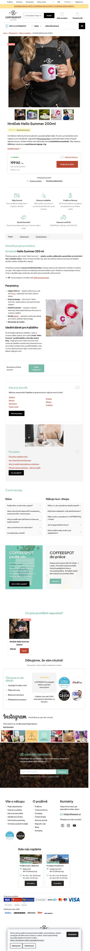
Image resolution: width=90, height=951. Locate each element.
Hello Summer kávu (41, 278)
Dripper (49, 399)
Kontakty (38, 830)
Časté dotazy (41, 237)
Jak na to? (55, 581)
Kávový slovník (41, 820)
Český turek (13, 407)
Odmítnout (29, 946)
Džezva (48, 402)
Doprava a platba (15, 810)
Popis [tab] (10, 237)
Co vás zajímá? (16, 473)
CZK (58, 2)
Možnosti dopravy (71, 157)
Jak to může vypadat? (19, 584)
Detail (24, 651)
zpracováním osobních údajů (48, 776)
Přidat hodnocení (36, 368)
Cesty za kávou (41, 810)
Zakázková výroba (15, 817)
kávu (14, 293)
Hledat (49, 15)
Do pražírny (31, 883)
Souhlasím (72, 934)
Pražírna (10, 2)
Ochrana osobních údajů (18, 824)
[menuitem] (15, 26)
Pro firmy (19, 2)
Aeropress (13, 404)
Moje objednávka (15, 806)
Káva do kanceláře (15, 813)
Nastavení (16, 946)
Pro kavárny (30, 2)
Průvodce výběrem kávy (54, 181)
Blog (37, 827)
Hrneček (10, 251)
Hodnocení (24, 237)
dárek (16, 316)
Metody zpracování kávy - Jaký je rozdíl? (24, 468)
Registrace (79, 2)
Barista (11, 400)
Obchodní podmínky (16, 820)
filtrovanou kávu (43, 138)
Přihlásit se (62, 772)
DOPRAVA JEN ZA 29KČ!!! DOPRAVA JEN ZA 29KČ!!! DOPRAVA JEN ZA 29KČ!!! (44, 6)
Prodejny (38, 813)
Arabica (12, 397)
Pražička (49, 405)
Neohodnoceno (23, 130)
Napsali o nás (40, 824)
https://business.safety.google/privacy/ (27, 940)
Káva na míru (41, 2)
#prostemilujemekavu (27, 724)
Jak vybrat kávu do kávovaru (20, 460)
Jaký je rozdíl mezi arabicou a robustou (24, 464)
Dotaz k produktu (36, 181)
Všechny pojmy (16, 413)
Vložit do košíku (67, 164)
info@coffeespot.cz (72, 814)
